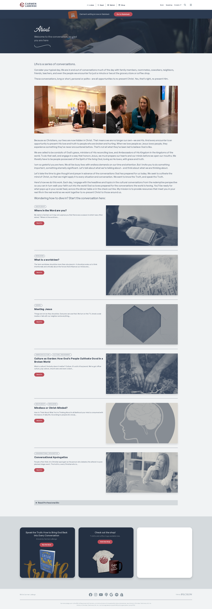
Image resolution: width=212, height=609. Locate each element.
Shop (123, 5)
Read (101, 5)
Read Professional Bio (48, 502)
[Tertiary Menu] (191, 5)
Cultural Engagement (61, 354)
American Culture (43, 354)
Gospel (38, 305)
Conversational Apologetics (47, 453)
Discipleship (40, 206)
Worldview (40, 256)
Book (162, 5)
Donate (177, 5)
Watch (112, 5)
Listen (91, 5)
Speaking (169, 5)
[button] (185, 5)
